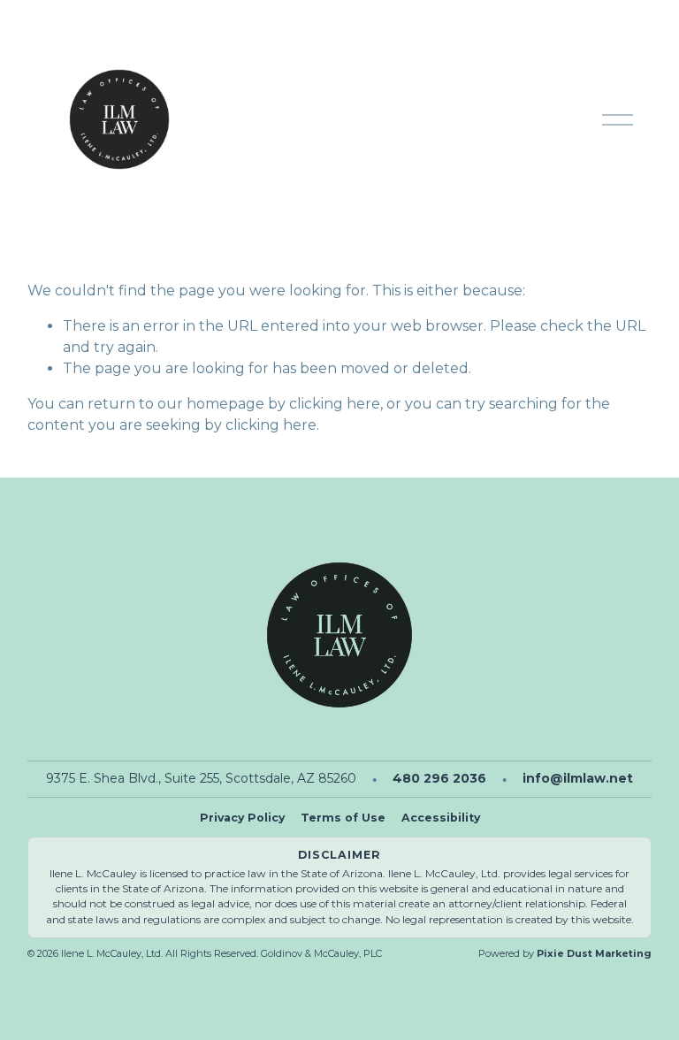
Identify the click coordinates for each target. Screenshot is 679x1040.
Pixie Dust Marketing (594, 953)
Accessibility (440, 817)
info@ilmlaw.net (578, 778)
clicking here (334, 403)
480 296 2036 (439, 778)
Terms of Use (343, 817)
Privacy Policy (242, 817)
